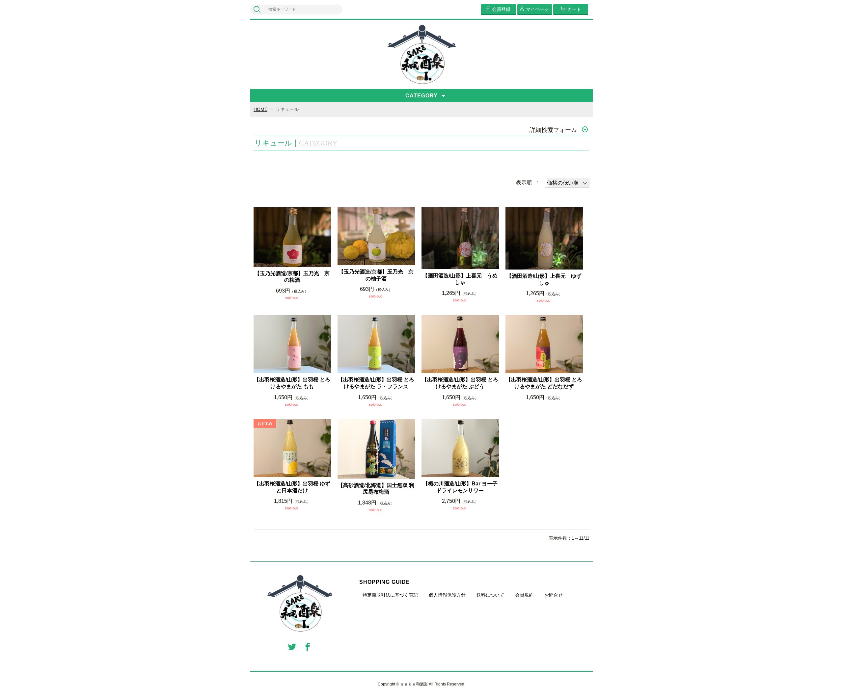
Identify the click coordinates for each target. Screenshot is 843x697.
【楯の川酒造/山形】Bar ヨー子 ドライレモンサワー (461, 487)
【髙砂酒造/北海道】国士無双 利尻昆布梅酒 (376, 488)
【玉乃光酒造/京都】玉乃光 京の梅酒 (292, 277)
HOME (260, 109)
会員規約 (524, 595)
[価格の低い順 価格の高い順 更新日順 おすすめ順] (567, 183)
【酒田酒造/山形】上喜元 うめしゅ (460, 279)
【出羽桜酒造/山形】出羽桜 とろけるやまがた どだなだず (544, 383)
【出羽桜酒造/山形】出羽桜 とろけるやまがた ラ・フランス (376, 383)
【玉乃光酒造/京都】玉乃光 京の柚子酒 (376, 275)
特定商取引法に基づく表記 (390, 595)
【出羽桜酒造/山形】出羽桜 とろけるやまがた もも (292, 383)
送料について (490, 595)
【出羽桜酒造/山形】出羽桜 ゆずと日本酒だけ (292, 487)
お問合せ (553, 595)
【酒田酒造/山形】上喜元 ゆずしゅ (544, 279)
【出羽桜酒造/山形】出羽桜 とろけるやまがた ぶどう (460, 383)
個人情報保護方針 (447, 595)
